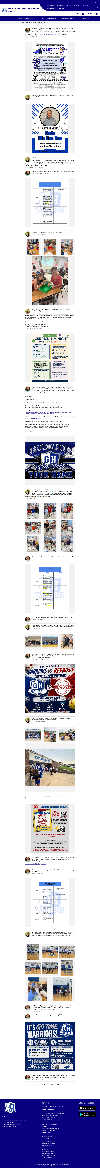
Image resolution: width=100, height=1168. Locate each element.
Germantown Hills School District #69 (28, 22)
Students (76, 5)
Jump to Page (55, 1084)
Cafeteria (61, 8)
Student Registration (69, 18)
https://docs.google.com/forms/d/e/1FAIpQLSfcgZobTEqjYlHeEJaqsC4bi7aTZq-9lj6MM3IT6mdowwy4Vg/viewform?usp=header (48, 412)
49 (45, 1084)
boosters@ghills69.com (33, 418)
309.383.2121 (12, 1126)
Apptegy (53, 1165)
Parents (68, 5)
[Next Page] (49, 1084)
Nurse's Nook (51, 8)
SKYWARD (50, 5)
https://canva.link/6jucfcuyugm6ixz (35, 864)
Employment (60, 5)
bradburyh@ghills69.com (48, 34)
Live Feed (45, 22)
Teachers (85, 5)
